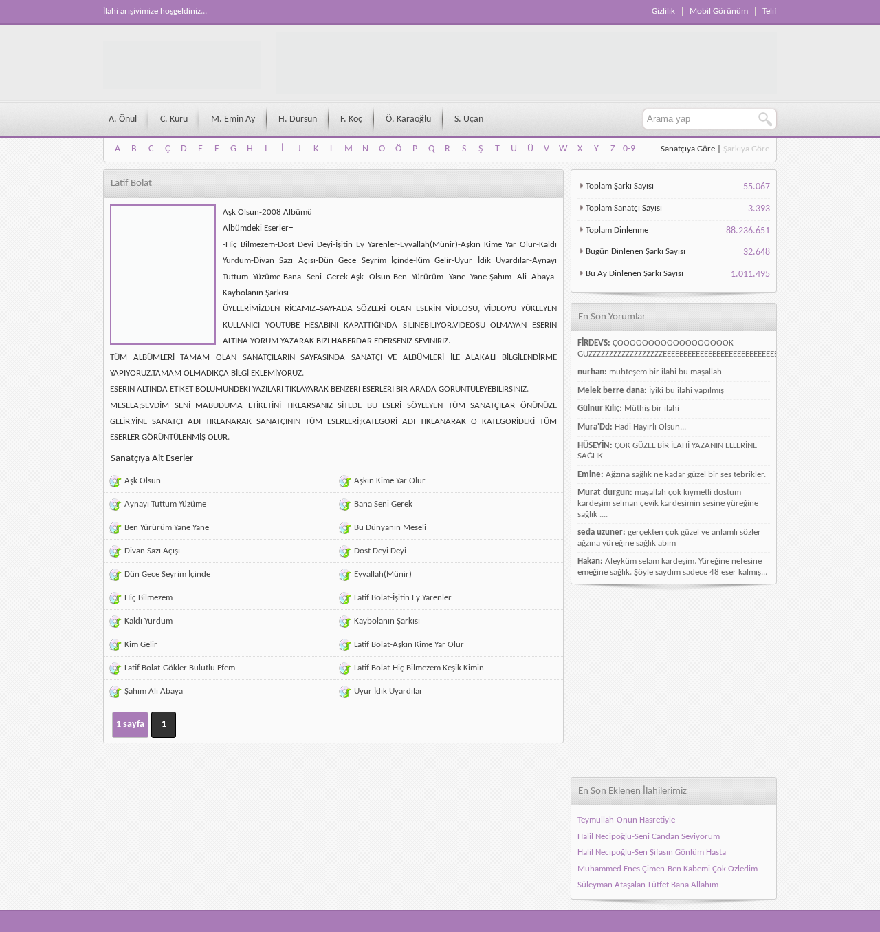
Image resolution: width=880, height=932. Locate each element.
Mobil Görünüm (719, 11)
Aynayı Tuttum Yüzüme (165, 504)
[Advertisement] (674, 681)
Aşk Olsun (142, 480)
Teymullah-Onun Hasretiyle (626, 820)
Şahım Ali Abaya (153, 691)
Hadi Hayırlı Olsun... (650, 427)
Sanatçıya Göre (688, 149)
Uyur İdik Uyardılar (388, 691)
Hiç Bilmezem (148, 597)
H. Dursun (297, 119)
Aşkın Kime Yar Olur (390, 480)
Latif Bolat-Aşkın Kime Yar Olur (409, 644)
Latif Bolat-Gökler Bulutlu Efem (179, 668)
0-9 (629, 149)
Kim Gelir (140, 644)
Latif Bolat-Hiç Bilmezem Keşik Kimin (419, 668)
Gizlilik (663, 11)
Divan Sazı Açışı (152, 551)
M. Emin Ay (233, 119)
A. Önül (123, 119)
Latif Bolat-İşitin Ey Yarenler (403, 597)
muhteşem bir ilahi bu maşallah (665, 372)
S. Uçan (468, 119)
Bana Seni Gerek (383, 504)
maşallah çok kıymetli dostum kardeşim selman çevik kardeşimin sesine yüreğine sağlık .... (668, 503)
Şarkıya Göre (746, 149)
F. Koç (351, 119)
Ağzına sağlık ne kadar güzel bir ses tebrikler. (686, 474)
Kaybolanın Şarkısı (387, 621)
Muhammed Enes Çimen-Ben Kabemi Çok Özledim (668, 869)
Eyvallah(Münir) (383, 574)
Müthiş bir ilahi (651, 408)
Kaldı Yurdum (148, 621)
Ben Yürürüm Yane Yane (166, 527)
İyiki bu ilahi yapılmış (686, 390)
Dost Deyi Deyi (380, 551)
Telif (769, 11)
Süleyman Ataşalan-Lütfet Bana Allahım (648, 884)
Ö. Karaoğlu (408, 119)
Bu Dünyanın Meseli (390, 527)
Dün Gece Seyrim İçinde (167, 574)
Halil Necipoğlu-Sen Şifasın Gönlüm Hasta (652, 852)
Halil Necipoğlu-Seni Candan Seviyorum (649, 836)
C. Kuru (174, 119)
